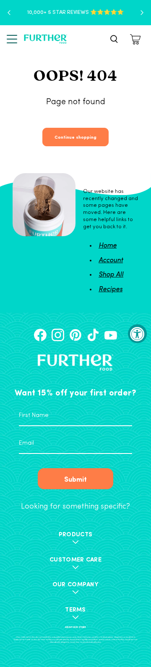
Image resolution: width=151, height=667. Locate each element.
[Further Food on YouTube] (111, 335)
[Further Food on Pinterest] (75, 335)
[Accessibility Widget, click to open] (137, 333)
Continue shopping (75, 137)
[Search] (114, 39)
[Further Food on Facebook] (40, 335)
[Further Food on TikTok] (93, 335)
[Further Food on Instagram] (58, 335)
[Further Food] (45, 39)
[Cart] (136, 39)
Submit (75, 479)
